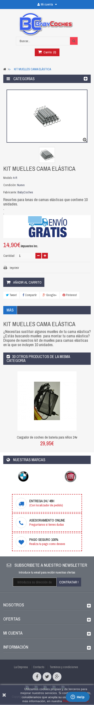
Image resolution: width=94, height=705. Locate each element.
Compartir (30, 295)
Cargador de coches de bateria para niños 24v (47, 437)
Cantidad (8, 256)
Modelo (7, 178)
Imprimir (14, 268)
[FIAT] (70, 476)
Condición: (9, 185)
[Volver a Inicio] (4, 69)
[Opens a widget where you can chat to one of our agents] (78, 697)
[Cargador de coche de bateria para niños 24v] (47, 401)
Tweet (13, 295)
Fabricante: (10, 192)
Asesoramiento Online (47, 520)
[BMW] (23, 476)
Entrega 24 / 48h (41, 500)
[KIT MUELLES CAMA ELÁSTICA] (47, 155)
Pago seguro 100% (43, 539)
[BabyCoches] (47, 24)
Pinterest (71, 295)
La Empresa (21, 667)
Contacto (38, 667)
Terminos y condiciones (64, 667)
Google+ (51, 295)
